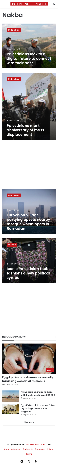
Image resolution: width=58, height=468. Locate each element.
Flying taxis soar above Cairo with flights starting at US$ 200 (38, 393)
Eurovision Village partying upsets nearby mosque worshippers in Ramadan (28, 222)
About (6, 449)
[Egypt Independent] (29, 4)
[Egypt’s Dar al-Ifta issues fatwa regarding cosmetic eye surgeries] (10, 409)
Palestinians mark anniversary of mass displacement (25, 130)
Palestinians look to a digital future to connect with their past (29, 58)
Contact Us (27, 449)
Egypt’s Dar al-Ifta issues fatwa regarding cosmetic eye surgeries (38, 408)
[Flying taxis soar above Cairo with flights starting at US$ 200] (10, 396)
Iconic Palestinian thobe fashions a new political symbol (29, 273)
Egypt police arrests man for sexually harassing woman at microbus (27, 379)
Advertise (16, 449)
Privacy (50, 449)
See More (29, 422)
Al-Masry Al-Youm (35, 444)
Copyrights (40, 449)
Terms (29, 453)
